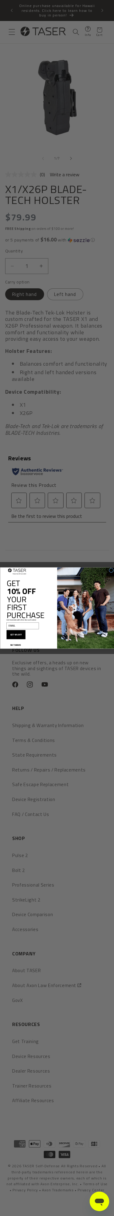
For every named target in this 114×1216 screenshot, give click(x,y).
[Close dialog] (111, 570)
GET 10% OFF (16, 634)
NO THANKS (15, 644)
